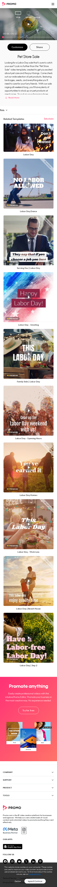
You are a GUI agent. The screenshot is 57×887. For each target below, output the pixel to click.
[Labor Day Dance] (28, 184)
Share (39, 47)
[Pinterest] (40, 861)
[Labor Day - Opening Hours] (28, 411)
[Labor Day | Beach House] (28, 581)
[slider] (3, 37)
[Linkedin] (33, 861)
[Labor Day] (28, 138)
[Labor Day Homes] (28, 467)
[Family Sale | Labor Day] (28, 354)
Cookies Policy (35, 874)
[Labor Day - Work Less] (28, 524)
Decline (18, 881)
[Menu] (53, 4)
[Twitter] (26, 861)
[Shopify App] (28, 846)
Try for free (28, 710)
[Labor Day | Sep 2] (28, 638)
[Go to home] (10, 4)
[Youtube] (19, 861)
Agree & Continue (35, 881)
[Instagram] (24, 830)
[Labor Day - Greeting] (28, 297)
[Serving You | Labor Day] (28, 240)
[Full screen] (53, 33)
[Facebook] (10, 830)
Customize (17, 47)
